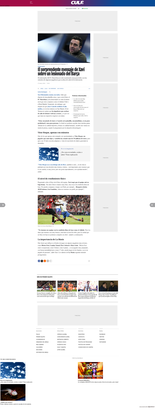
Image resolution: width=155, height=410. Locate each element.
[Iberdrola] (84, 8)
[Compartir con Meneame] (45, 261)
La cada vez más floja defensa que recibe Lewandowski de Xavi (79, 100)
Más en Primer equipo (44, 277)
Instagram (102, 342)
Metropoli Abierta (63, 339)
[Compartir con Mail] (48, 261)
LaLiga (45, 88)
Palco (38, 334)
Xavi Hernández (52, 88)
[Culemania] (77, 2)
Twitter (101, 337)
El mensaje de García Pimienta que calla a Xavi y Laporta (80, 115)
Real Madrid (40, 344)
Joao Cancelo (60, 88)
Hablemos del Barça (42, 342)
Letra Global (61, 349)
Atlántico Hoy (61, 344)
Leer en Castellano (5, 5)
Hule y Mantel (61, 347)
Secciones (39, 349)
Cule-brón (39, 347)
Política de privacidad (85, 342)
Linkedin (102, 339)
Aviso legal (81, 339)
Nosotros (81, 334)
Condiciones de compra (85, 347)
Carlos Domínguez (42, 91)
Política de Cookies (84, 344)
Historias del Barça (42, 352)
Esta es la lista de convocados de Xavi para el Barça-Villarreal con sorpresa (80, 108)
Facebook (102, 334)
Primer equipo (41, 66)
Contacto (81, 337)
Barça (42, 88)
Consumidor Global (63, 337)
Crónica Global (62, 334)
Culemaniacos (40, 339)
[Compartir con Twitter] (42, 261)
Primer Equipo (40, 337)
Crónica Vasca (61, 342)
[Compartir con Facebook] (39, 261)
